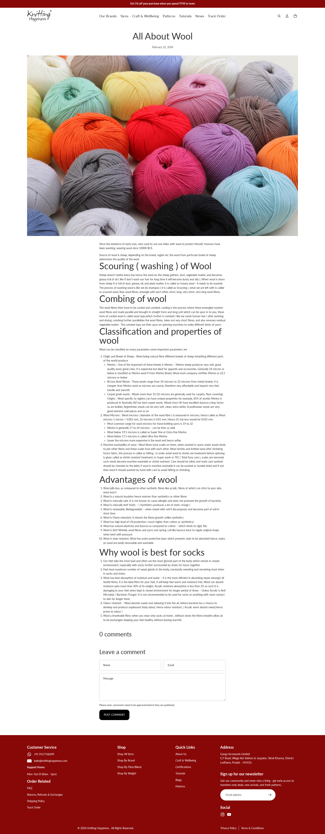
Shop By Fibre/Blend (129, 766)
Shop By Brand (126, 760)
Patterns (180, 786)
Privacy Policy (228, 828)
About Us (180, 754)
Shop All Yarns (125, 754)
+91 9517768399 (44, 754)
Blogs (178, 779)
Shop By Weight (126, 773)
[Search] (279, 16)
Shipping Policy (36, 801)
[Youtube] (229, 814)
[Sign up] (270, 795)
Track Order (34, 807)
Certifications (183, 766)
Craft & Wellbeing (185, 760)
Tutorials (180, 773)
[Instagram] (222, 814)
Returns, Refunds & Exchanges (45, 794)
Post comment (114, 714)
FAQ (29, 788)
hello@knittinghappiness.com (50, 760)
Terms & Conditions (252, 828)
